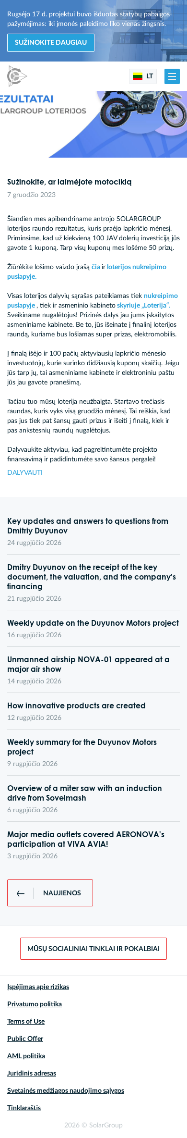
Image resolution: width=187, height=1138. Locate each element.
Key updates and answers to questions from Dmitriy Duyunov (87, 525)
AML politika (26, 1056)
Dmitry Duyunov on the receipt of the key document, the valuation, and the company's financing (91, 576)
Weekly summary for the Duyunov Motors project (82, 746)
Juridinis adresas (31, 1073)
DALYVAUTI (25, 473)
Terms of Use (26, 1021)
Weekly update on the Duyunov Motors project (93, 623)
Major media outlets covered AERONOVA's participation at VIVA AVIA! (85, 839)
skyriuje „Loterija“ (143, 305)
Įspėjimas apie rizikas (38, 987)
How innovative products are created (76, 705)
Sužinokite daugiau (51, 42)
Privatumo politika (34, 1004)
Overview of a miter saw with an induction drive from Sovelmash (84, 793)
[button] (172, 76)
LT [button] (149, 76)
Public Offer (25, 1039)
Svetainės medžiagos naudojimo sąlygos (65, 1091)
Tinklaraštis (24, 1108)
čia (96, 267)
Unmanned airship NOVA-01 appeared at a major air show (88, 664)
